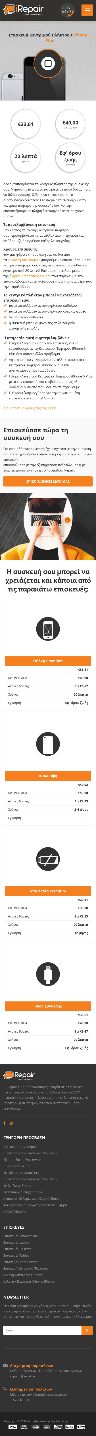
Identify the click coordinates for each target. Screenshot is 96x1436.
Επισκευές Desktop (17, 1249)
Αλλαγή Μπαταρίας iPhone (23, 1275)
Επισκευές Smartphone (21, 1236)
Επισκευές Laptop (16, 1242)
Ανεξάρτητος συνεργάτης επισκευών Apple (35, 1205)
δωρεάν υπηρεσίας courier (30, 276)
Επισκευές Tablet (16, 1255)
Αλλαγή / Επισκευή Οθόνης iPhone (28, 1281)
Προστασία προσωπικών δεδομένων (30, 1153)
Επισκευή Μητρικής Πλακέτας (25, 1268)
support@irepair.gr (22, 1376)
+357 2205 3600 (20, 1400)
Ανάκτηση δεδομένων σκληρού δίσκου (32, 1198)
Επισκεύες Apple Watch (20, 1262)
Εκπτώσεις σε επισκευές (21, 1172)
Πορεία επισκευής (16, 1166)
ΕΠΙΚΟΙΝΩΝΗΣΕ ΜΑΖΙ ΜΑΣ (48, 481)
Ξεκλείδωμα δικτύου (18, 1185)
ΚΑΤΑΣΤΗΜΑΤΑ (14, 1211)
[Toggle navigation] (87, 10)
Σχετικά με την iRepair (20, 1147)
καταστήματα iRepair (24, 259)
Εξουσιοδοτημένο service (22, 1159)
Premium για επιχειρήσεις (23, 1192)
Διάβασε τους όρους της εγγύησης (29, 408)
